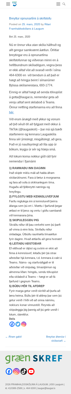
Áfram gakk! (13, 336)
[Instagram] (23, 324)
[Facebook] (12, 324)
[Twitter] (17, 324)
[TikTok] (23, 371)
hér (11, 112)
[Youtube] (31, 371)
